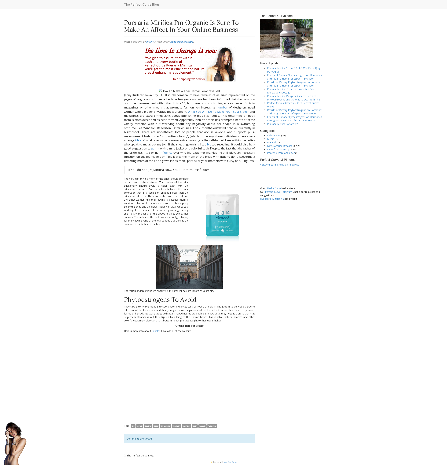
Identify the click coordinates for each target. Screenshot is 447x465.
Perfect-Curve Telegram (278, 191)
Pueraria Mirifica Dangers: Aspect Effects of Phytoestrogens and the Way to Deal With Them (294, 97)
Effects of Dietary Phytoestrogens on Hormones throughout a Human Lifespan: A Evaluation (294, 118)
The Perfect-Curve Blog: (142, 4)
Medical (271, 142)
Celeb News (274, 135)
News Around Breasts (279, 146)
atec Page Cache (230, 462)
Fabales (156, 331)
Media (270, 139)
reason (202, 426)
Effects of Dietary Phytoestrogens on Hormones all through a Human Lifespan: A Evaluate (294, 76)
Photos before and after (281, 153)
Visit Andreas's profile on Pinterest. (279, 164)
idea (138, 140)
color (139, 426)
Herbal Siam (274, 188)
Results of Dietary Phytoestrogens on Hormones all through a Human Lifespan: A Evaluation (295, 111)
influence (166, 153)
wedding (212, 426)
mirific (149, 41)
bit (209, 144)
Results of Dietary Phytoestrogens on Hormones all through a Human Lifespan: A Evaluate (295, 83)
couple (148, 426)
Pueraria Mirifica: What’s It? (282, 124)
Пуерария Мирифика (272, 198)
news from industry (181, 41)
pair (154, 148)
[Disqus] (189, 378)
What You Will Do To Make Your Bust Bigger (218, 112)
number (222, 107)
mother (176, 426)
